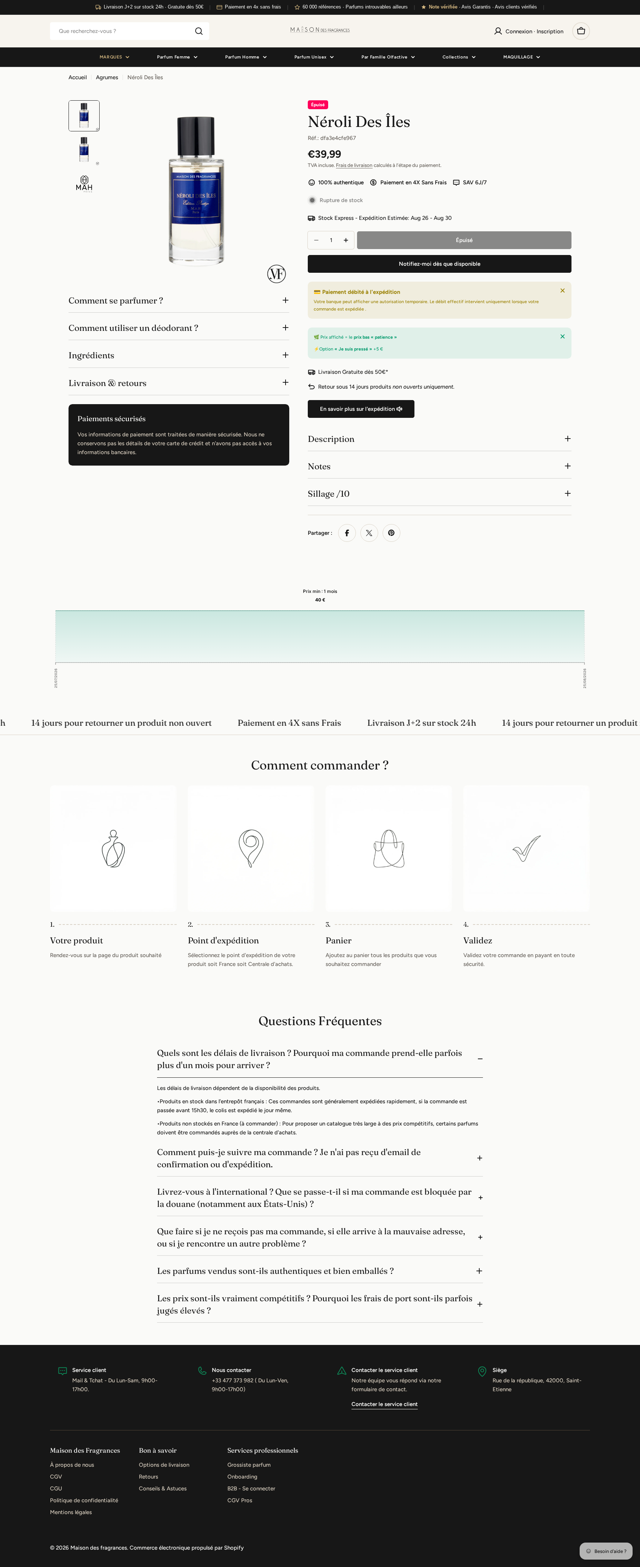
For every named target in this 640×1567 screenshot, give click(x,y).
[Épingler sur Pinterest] (391, 533)
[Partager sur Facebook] (347, 533)
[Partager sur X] (369, 533)
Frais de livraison (354, 165)
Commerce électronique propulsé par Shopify (187, 1547)
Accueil (78, 77)
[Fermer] (563, 290)
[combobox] (129, 31)
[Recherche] (198, 31)
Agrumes (107, 77)
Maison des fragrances (98, 1547)
